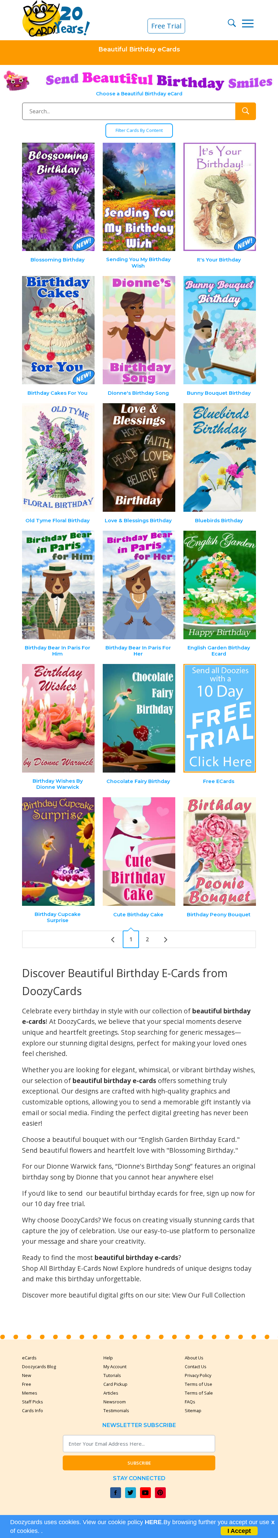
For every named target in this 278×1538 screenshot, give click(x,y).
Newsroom (114, 1401)
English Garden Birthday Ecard (188, 1139)
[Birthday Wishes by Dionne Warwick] (58, 718)
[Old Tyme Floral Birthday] (58, 457)
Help (108, 1357)
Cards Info (32, 1410)
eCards (29, 1357)
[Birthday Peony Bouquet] (219, 851)
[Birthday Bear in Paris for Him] (58, 585)
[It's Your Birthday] (219, 197)
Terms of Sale (199, 1393)
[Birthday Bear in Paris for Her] (139, 585)
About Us (194, 1357)
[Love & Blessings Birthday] (139, 457)
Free (26, 1384)
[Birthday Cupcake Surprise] (58, 851)
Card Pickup (115, 1384)
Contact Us (195, 1366)
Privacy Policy (198, 1375)
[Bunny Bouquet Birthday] (219, 330)
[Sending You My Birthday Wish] (139, 197)
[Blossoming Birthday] (58, 197)
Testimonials (116, 1410)
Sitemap (193, 1410)
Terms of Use (198, 1384)
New (26, 1375)
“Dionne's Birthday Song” (154, 1166)
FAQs (190, 1401)
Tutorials (112, 1375)
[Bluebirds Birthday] (219, 457)
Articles (110, 1393)
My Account (114, 1366)
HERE (153, 1522)
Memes (29, 1393)
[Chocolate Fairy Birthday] (139, 718)
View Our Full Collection (208, 1295)
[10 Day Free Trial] (219, 718)
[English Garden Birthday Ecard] (219, 585)
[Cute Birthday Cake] (139, 851)
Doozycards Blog (39, 1366)
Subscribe (139, 1463)
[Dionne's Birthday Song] (139, 330)
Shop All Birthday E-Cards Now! (70, 1268)
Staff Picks (32, 1401)
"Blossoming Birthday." (202, 1150)
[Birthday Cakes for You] (58, 330)
